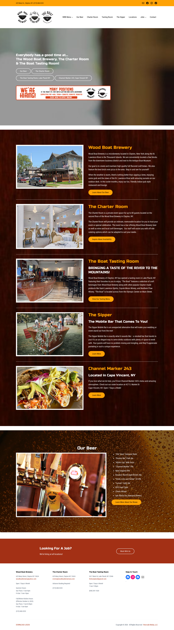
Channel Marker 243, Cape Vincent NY (73, 78)
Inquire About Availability (102, 239)
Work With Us (125, 551)
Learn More (96, 354)
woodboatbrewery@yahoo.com (26, 579)
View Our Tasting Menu (101, 299)
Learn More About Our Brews (126, 502)
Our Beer (23, 71)
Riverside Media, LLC (150, 625)
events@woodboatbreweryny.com (64, 579)
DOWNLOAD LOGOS (23, 625)
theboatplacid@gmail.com (97, 579)
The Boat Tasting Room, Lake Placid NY (35, 78)
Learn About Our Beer (100, 192)
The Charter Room (42, 71)
